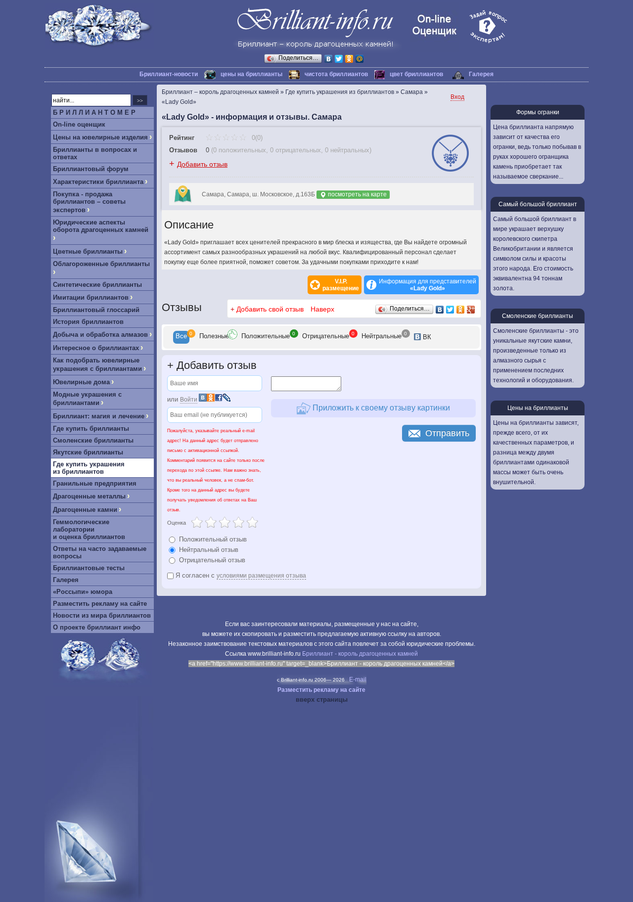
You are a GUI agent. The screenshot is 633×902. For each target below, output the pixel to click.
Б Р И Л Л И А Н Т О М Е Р (94, 112)
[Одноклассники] (349, 58)
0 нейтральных (347, 150)
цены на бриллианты (251, 74)
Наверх (322, 309)
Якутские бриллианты (88, 452)
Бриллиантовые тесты (89, 568)
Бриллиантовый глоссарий (96, 310)
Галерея (481, 74)
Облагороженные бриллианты (101, 264)
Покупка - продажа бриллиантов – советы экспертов (89, 202)
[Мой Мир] (360, 58)
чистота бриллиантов (336, 74)
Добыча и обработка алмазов (100, 334)
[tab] (181, 337)
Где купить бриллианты (91, 428)
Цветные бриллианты (88, 251)
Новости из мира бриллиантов (102, 615)
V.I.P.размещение (340, 285)
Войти (188, 399)
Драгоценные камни (85, 509)
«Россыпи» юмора (82, 591)
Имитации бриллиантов (91, 297)
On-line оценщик (79, 124)
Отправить (447, 433)
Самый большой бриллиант (537, 204)
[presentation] (181, 337)
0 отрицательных (295, 150)
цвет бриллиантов (416, 74)
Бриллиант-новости (168, 74)
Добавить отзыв (202, 164)
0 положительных (239, 150)
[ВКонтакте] (328, 58)
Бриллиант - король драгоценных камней (360, 653)
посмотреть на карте (356, 194)
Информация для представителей (427, 285)
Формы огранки (537, 112)
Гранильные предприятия (94, 483)
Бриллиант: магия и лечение (98, 416)
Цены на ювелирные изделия (100, 137)
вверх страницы (322, 699)
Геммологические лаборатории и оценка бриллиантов (89, 529)
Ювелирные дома (81, 382)
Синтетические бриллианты (97, 284)
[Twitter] (339, 58)
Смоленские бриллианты (93, 440)
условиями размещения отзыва (261, 575)
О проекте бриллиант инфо (96, 627)
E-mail (357, 679)
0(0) (256, 137)
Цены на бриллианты (537, 408)
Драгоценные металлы (89, 496)
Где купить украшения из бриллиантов (89, 467)
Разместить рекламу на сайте (100, 603)
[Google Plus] (471, 309)
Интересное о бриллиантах (96, 348)
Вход (457, 96)
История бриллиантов (88, 321)
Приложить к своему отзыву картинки (380, 408)
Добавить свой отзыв (270, 309)
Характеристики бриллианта (98, 181)
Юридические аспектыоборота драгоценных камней (100, 226)
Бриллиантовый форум (91, 169)
